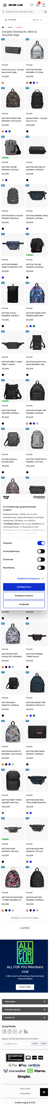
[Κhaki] (3, 180)
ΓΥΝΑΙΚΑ (43, 1043)
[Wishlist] (32, 5)
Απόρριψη (24, 604)
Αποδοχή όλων (24, 587)
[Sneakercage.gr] (15, 5)
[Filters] (44, 1092)
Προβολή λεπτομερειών (28, 578)
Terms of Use (25, 1089)
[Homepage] (3, 27)
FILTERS (12, 20)
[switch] (41, 551)
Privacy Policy (25, 1093)
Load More (25, 928)
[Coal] (3, 813)
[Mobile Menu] (4, 5)
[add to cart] (43, 5)
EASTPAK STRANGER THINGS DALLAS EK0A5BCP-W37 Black (35, 656)
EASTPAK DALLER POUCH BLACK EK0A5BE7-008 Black (36, 364)
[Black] (31, 83)
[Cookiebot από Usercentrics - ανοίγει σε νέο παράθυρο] (34, 497)
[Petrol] (10, 131)
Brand (10, 27)
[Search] (45, 11)
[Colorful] (3, 83)
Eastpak (19, 27)
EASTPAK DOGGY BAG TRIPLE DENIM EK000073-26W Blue (36, 802)
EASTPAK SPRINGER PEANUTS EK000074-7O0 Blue (12, 267)
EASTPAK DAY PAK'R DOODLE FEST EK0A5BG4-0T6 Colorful (12, 656)
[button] (3, 11)
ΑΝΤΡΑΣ (35, 1043)
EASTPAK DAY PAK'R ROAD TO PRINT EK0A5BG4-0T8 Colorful (12, 900)
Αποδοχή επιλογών (24, 595)
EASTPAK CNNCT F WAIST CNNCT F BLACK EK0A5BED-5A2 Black (12, 364)
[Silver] (37, 83)
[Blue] (34, 83)
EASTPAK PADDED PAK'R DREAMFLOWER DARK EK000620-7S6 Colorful (36, 315)
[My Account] (38, 5)
